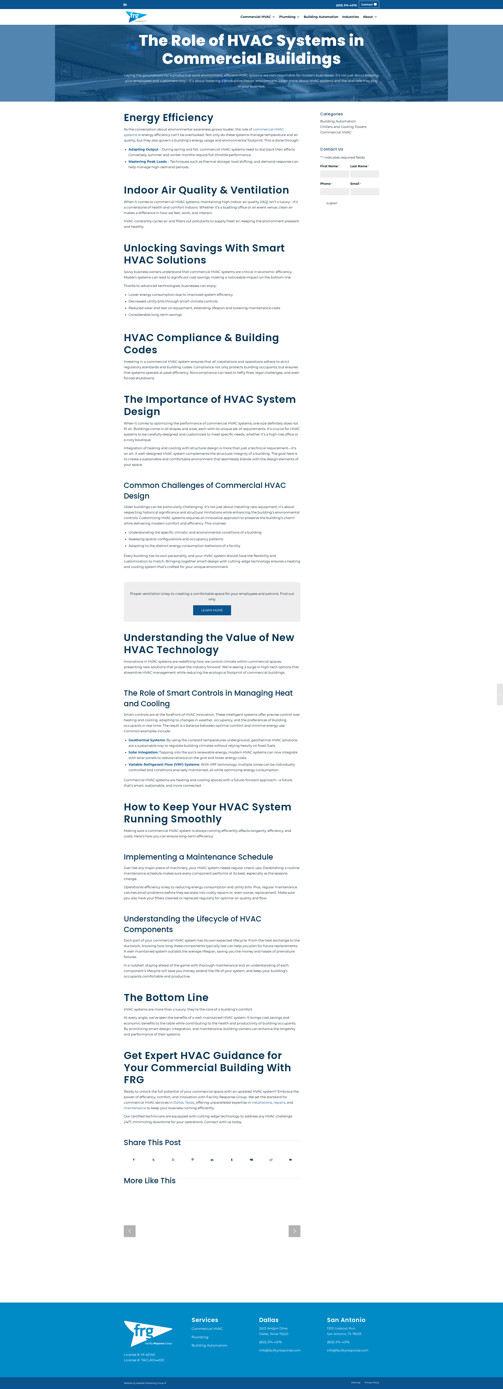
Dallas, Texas (183, 1102)
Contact (367, 4)
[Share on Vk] (251, 1159)
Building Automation (321, 17)
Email (355, 184)
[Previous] (130, 1231)
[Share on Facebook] (134, 1159)
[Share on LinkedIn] (212, 1159)
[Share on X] (153, 1159)
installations (262, 1102)
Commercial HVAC (255, 17)
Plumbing (287, 17)
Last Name (359, 166)
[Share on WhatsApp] (173, 1159)
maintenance (135, 1108)
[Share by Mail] (290, 1159)
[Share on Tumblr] (231, 1159)
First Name (330, 166)
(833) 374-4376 (346, 5)
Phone (326, 184)
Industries (350, 17)
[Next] (294, 1231)
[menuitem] (346, 5)
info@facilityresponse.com (280, 1350)
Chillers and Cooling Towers (343, 127)
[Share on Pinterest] (192, 1159)
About (368, 17)
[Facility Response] (136, 17)
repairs (279, 1102)
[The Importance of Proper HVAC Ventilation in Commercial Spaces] (500, 694)
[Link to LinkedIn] (125, 4)
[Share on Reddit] (271, 1159)
